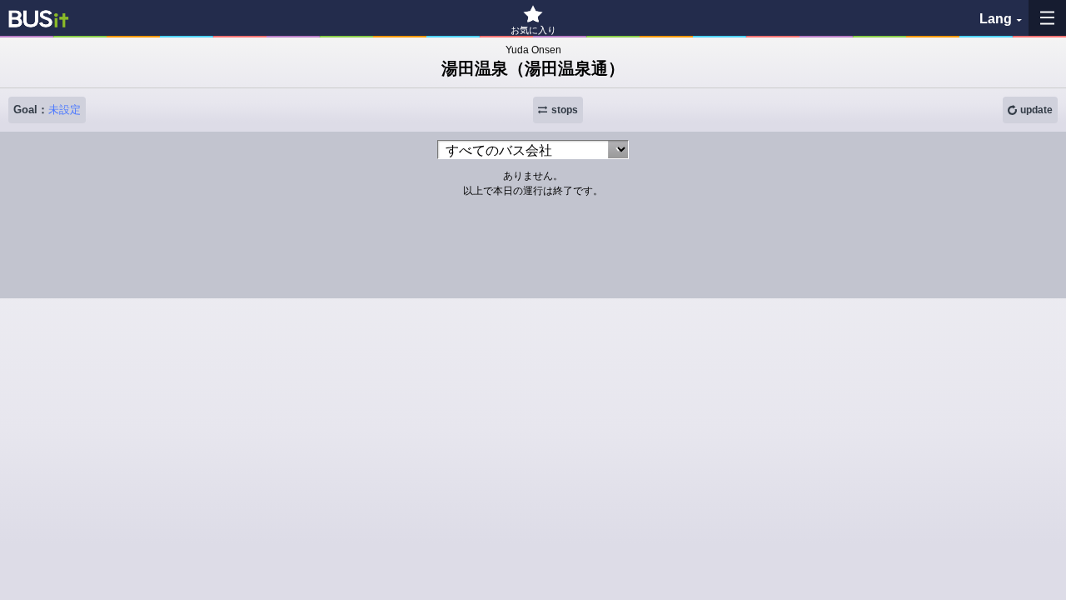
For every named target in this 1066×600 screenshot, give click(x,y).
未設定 (64, 109)
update (1036, 110)
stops (564, 110)
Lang (995, 19)
